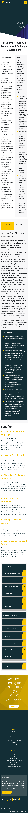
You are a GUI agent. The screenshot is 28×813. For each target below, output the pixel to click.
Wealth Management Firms (14, 770)
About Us (14, 719)
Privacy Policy (12, 811)
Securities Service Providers (14, 766)
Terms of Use (23, 811)
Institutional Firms (14, 758)
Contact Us (14, 706)
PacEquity (14, 731)
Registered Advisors (14, 768)
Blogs (14, 721)
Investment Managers (14, 754)
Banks (14, 756)
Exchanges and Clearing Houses (14, 760)
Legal (18, 811)
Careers (14, 722)
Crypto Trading (14, 744)
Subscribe (7, 792)
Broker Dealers (14, 753)
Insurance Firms (14, 762)
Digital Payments (14, 737)
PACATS (14, 742)
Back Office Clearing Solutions (14, 740)
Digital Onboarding (14, 735)
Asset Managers (14, 764)
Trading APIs (14, 733)
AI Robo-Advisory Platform (14, 738)
